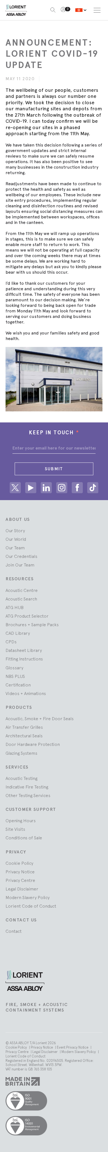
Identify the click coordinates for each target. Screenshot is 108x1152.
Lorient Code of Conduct (31, 905)
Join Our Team (20, 564)
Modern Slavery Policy (28, 897)
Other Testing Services (28, 795)
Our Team (15, 547)
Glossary (14, 667)
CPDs (11, 641)
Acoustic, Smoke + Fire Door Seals (40, 718)
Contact (14, 931)
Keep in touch (54, 432)
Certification (18, 684)
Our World (16, 539)
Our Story (15, 530)
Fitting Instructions (24, 658)
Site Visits (15, 829)
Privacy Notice (20, 871)
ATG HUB (15, 607)
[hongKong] (80, 10)
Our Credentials (21, 556)
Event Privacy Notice (73, 1047)
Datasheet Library (24, 650)
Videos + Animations (26, 693)
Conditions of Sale (24, 837)
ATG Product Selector (27, 615)
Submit (54, 468)
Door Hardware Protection (33, 744)
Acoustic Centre (22, 590)
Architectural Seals (24, 735)
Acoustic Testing (21, 778)
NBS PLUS (15, 676)
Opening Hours (21, 820)
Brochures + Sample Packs (32, 624)
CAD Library (18, 633)
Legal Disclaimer (22, 888)
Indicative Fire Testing (27, 786)
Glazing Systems (21, 753)
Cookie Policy (19, 863)
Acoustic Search (21, 598)
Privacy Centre (20, 880)
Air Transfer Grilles (24, 727)
